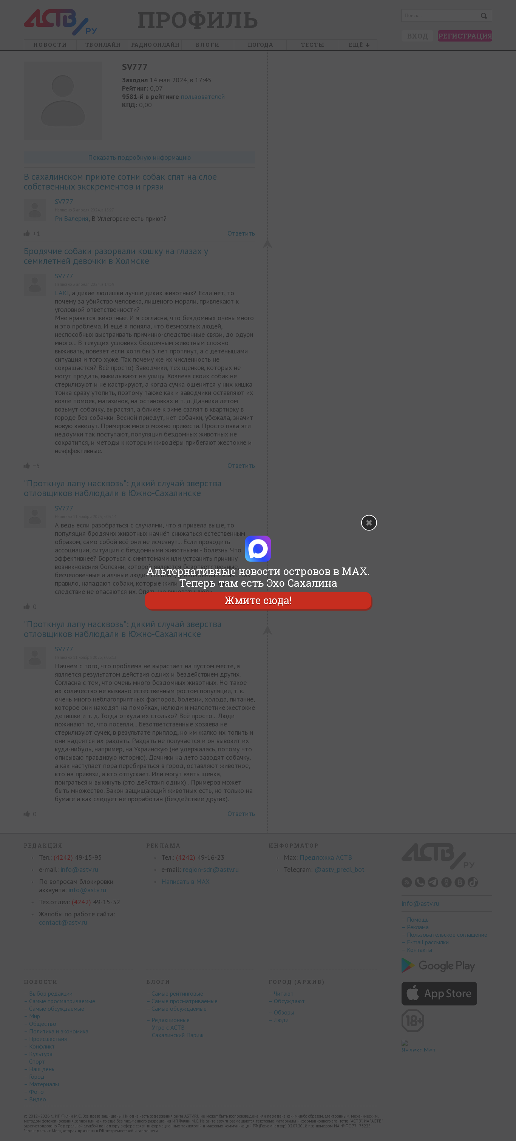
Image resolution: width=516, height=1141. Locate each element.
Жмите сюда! (258, 600)
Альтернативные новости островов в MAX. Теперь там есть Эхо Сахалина (258, 576)
